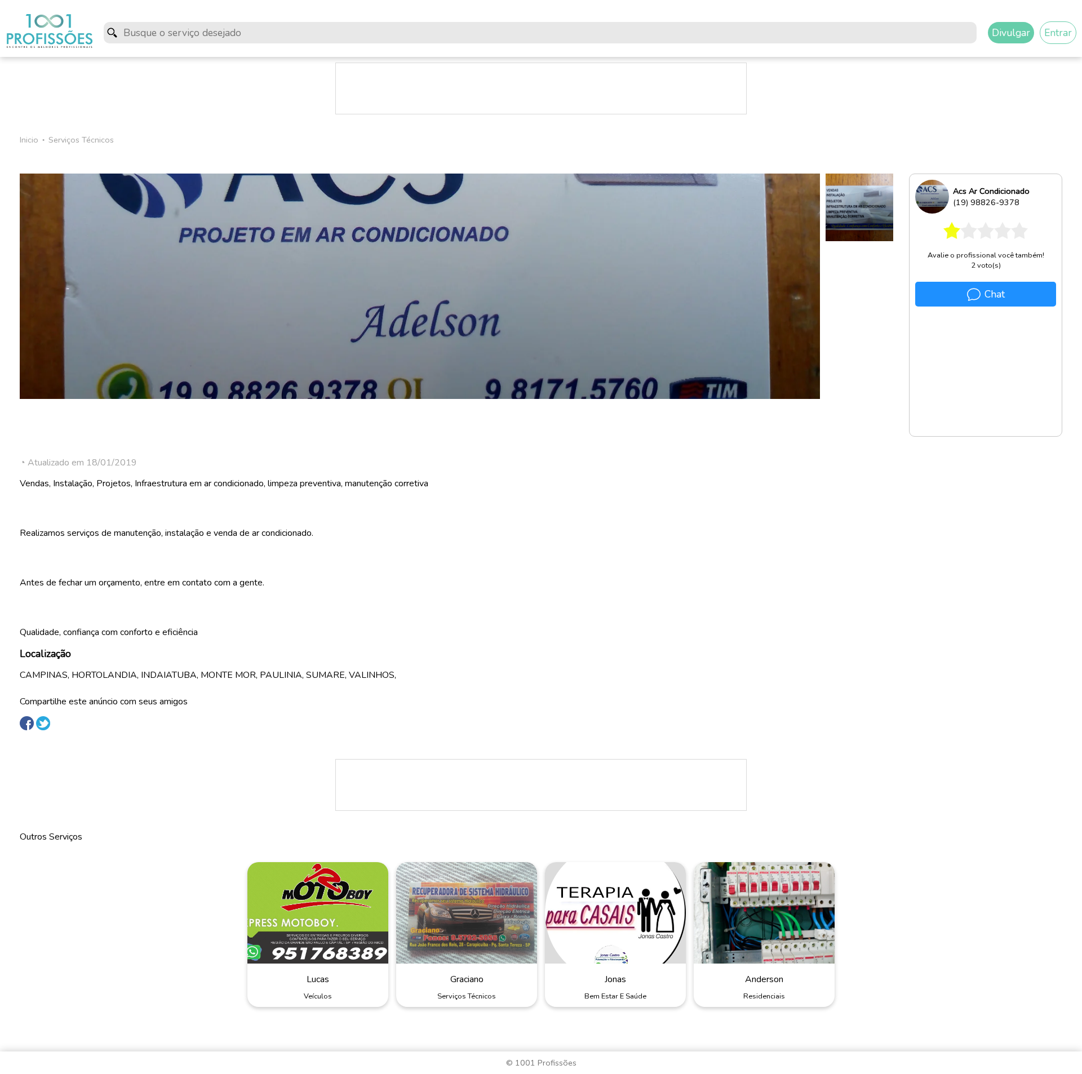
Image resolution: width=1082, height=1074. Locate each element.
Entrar (1058, 32)
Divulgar (1011, 32)
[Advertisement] (541, 88)
